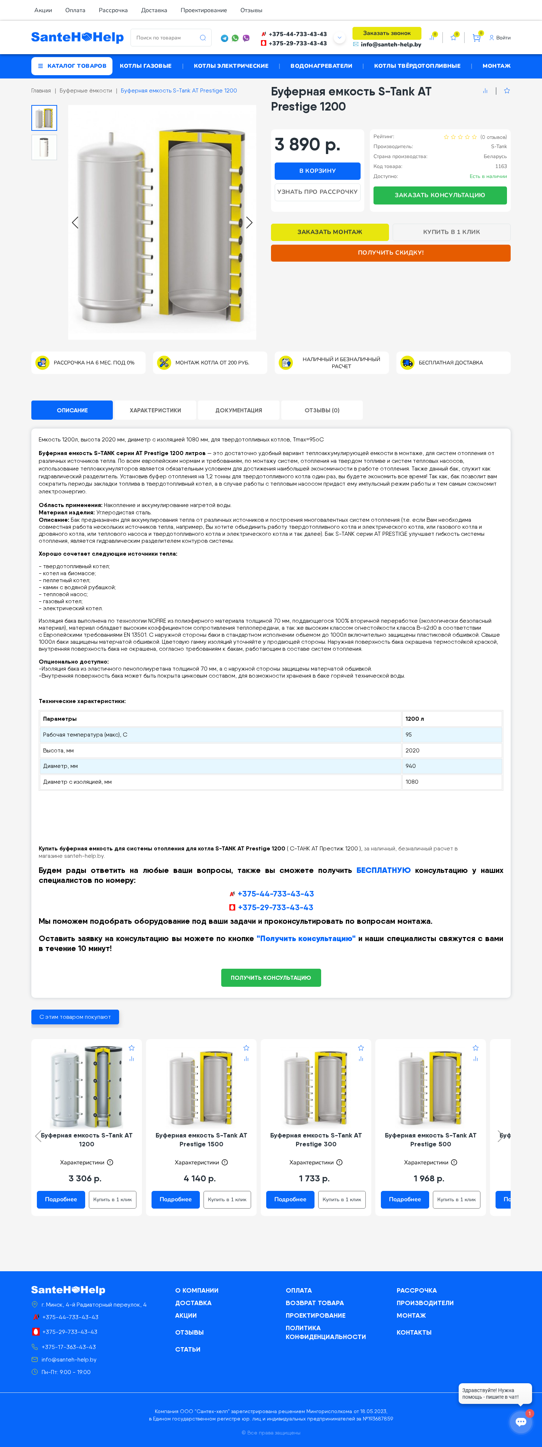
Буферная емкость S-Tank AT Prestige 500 (431, 1139)
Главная (41, 90)
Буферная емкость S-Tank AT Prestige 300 (316, 1139)
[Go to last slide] (75, 222)
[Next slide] (249, 222)
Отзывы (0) (322, 410)
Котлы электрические (231, 66)
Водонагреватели (321, 66)
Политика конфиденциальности (326, 1332)
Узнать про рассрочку (317, 192)
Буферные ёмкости (86, 90)
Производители (425, 1303)
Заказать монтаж (330, 232)
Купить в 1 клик (451, 232)
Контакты (414, 1332)
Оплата (75, 10)
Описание (72, 410)
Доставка (154, 10)
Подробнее (61, 1199)
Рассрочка (113, 10)
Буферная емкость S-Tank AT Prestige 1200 (179, 90)
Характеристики (155, 410)
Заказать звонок (387, 33)
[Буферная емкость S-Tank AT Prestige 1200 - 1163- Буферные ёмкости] (162, 222)
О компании (197, 1290)
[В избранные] (503, 91)
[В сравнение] (485, 91)
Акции (43, 10)
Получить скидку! (391, 253)
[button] (44, 118)
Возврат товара (315, 1303)
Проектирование (204, 10)
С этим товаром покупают (75, 1016)
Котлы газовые (146, 66)
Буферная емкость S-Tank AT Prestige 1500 (201, 1139)
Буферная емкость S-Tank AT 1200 (87, 1139)
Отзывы (251, 10)
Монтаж (497, 66)
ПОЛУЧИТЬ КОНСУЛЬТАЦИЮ (271, 977)
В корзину (317, 171)
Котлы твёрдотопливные (417, 66)
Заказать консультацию (440, 195)
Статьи (188, 1349)
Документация (238, 410)
